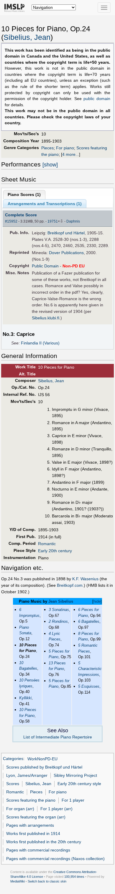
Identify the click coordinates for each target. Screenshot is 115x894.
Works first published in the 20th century (43, 841)
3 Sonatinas (59, 609)
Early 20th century (55, 550)
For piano (65, 148)
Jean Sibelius (60, 601)
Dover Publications (66, 252)
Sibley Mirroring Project (75, 775)
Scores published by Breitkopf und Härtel (44, 767)
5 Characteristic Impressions (90, 669)
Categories (13, 758)
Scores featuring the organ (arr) (35, 817)
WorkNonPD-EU (42, 758)
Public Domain (45, 266)
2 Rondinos (58, 621)
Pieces (47, 148)
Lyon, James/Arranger (26, 775)
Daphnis (73, 221)
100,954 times (74, 876)
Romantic (47, 543)
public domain (96, 99)
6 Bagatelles (88, 621)
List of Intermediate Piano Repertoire (57, 737)
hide (97, 601)
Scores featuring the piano (30, 800)
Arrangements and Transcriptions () (45, 203)
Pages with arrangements (30, 825)
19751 (52, 221)
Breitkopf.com (70, 585)
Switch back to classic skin (47, 881)
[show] (50, 165)
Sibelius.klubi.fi (45, 318)
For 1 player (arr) (56, 808)
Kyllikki (25, 698)
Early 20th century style (79, 783)
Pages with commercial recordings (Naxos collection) (55, 858)
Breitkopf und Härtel (66, 233)
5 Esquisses (88, 686)
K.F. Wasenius (85, 578)
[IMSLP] (16, 7)
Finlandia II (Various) (40, 343)
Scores (12, 783)
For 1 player (73, 800)
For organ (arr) (20, 808)
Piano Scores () (24, 194)
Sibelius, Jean (27, 37)
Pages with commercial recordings (38, 850)
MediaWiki (17, 881)
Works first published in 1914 (33, 833)
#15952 (11, 221)
